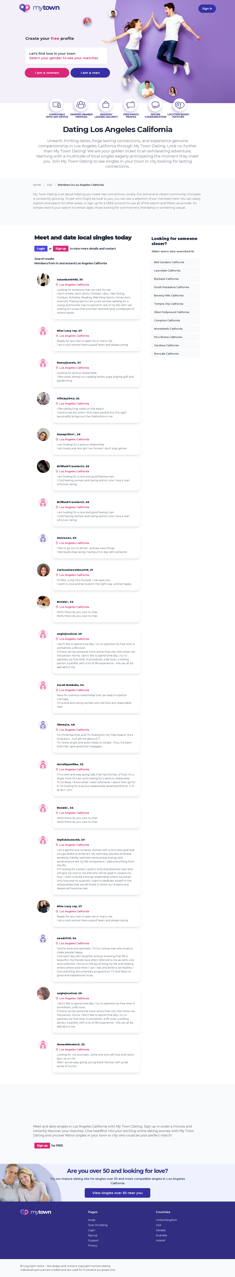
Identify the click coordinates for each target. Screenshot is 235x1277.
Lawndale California (167, 270)
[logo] (39, 9)
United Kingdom (166, 1220)
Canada (160, 1230)
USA (49, 184)
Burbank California (166, 278)
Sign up (60, 248)
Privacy (92, 1245)
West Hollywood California (171, 312)
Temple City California (168, 303)
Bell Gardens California (169, 262)
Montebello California (168, 328)
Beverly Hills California (169, 295)
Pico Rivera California (168, 337)
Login (41, 248)
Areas (91, 1220)
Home (37, 184)
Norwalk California (166, 353)
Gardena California (166, 345)
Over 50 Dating (98, 1225)
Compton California (167, 320)
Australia (161, 1235)
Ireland (160, 1240)
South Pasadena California (171, 287)
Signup (92, 1235)
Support (93, 1240)
